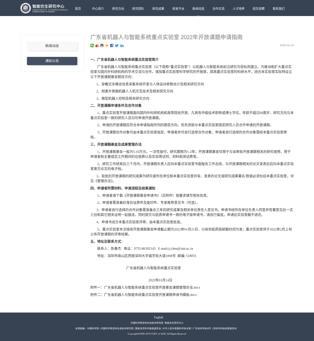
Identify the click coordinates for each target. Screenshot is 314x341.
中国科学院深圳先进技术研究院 (117, 328)
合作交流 (218, 8)
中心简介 (98, 8)
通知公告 (52, 61)
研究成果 (158, 8)
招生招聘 (259, 8)
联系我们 (279, 8)
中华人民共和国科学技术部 (177, 328)
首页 (78, 8)
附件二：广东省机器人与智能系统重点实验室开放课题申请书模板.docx (143, 295)
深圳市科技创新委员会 (225, 328)
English (158, 317)
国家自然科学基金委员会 (148, 328)
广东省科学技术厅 (202, 328)
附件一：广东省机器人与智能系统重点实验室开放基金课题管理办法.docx (145, 287)
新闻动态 (198, 8)
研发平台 (178, 8)
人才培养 (239, 8)
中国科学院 (93, 328)
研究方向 (118, 8)
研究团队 (138, 8)
